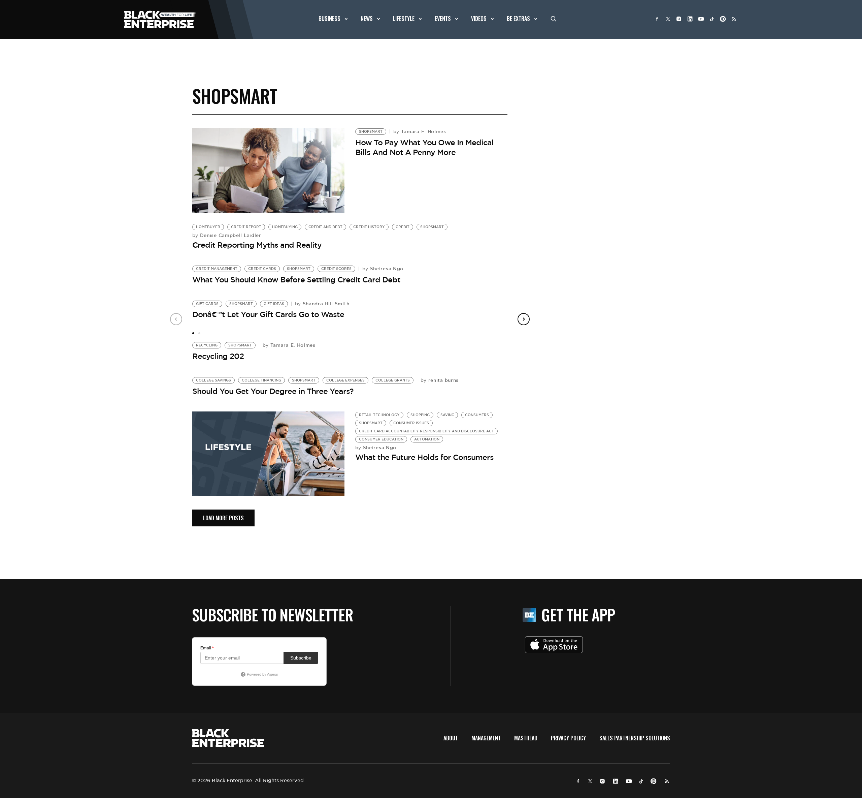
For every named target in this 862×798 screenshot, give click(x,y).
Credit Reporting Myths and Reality (257, 245)
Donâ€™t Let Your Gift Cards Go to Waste (268, 314)
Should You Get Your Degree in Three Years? (273, 391)
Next (524, 319)
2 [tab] (199, 333)
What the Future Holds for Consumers (424, 457)
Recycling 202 (218, 356)
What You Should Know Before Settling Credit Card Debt (296, 280)
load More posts (223, 518)
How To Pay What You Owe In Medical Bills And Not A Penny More (424, 147)
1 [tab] (193, 333)
